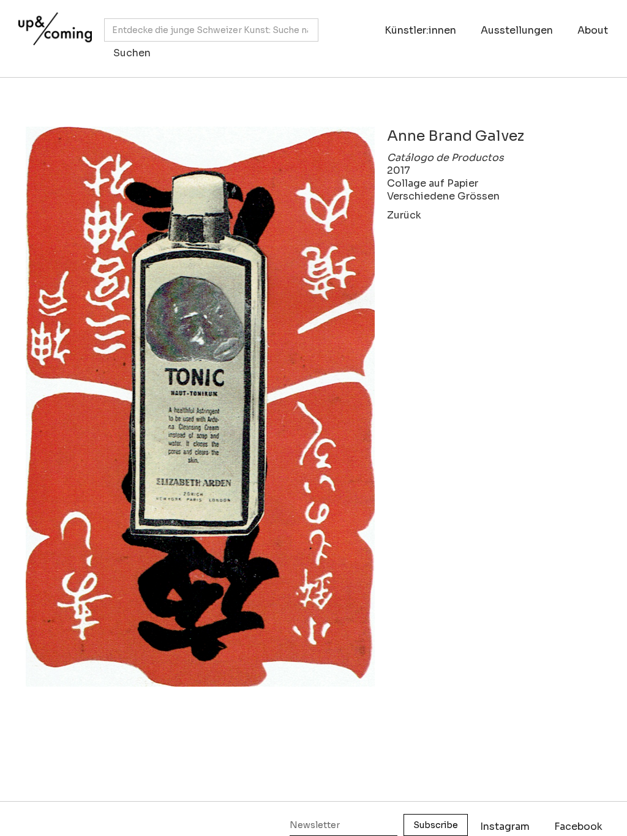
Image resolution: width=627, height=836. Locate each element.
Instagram (505, 826)
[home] (52, 32)
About (592, 30)
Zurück (404, 215)
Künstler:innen (420, 30)
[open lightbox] (200, 407)
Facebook (578, 826)
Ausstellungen (517, 30)
